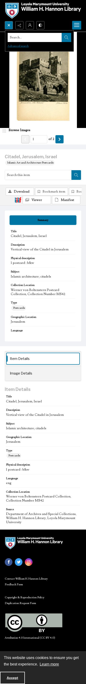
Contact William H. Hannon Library (26, 579)
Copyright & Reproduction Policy (24, 597)
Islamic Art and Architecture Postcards (30, 162)
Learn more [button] (49, 664)
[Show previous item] (25, 139)
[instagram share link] (28, 562)
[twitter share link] (18, 562)
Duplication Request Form (20, 603)
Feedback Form (14, 584)
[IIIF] (18, 200)
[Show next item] (59, 139)
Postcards (19, 308)
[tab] (43, 220)
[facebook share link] (8, 562)
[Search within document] (76, 175)
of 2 (51, 139)
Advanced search (18, 46)
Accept (12, 678)
